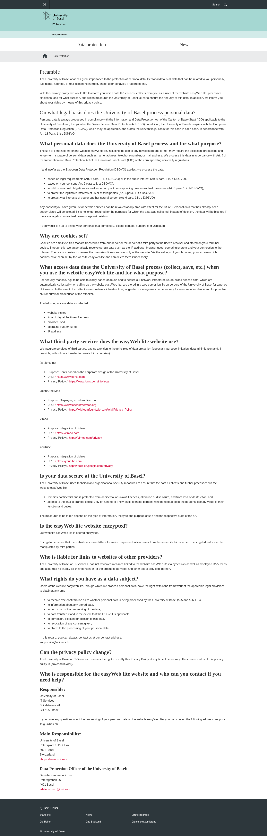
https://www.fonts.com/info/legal (89, 381)
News (185, 44)
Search (216, 4)
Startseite (45, 814)
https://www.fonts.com (70, 377)
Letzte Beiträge (140, 814)
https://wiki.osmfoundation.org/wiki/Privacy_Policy (101, 409)
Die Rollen (45, 821)
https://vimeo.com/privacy (85, 437)
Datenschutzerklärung (144, 821)
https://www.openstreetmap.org (76, 405)
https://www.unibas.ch (55, 759)
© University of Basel (52, 831)
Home (45, 56)
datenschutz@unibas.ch (56, 789)
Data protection (91, 44)
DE (44, 4)
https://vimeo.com (67, 433)
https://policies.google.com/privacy (91, 466)
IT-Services (59, 24)
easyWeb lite (59, 34)
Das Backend (93, 821)
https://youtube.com (69, 461)
